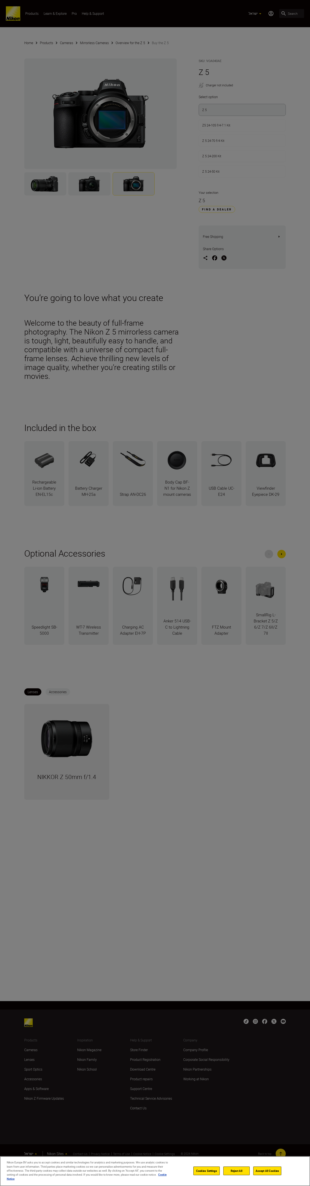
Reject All (236, 1170)
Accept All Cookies (267, 1170)
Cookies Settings (206, 1170)
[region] (155, 1171)
